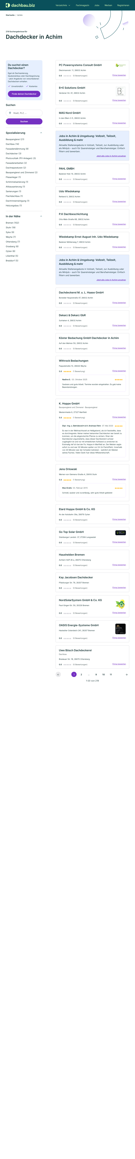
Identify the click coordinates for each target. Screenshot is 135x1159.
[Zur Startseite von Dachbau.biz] (20, 5)
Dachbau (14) (12, 144)
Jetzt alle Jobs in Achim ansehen (111, 156)
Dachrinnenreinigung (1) (17, 200)
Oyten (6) (10, 251)
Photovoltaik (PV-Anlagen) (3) (21, 158)
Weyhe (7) (11, 237)
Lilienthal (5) (12, 256)
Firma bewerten (119, 75)
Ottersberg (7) (13, 241)
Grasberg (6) (12, 246)
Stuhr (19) (11, 227)
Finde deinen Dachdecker (24, 94)
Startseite (10, 15)
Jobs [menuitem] (96, 5)
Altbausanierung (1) (15, 186)
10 (103, 674)
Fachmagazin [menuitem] (82, 5)
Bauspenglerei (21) (15, 139)
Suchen (24, 121)
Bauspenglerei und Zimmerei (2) (22, 172)
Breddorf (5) (12, 260)
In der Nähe (13, 216)
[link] (92, 70)
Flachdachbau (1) (14, 196)
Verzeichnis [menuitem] (61, 5)
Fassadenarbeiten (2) (16, 163)
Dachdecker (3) (13, 153)
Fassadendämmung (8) (17, 148)
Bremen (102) (12, 222)
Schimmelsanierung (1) (17, 182)
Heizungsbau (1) (14, 205)
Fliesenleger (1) (13, 177)
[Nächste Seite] (126, 674)
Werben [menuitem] (108, 5)
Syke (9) (10, 232)
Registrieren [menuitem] (123, 5)
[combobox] (24, 113)
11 (111, 674)
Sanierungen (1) (13, 191)
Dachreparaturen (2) (16, 167)
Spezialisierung (15, 132)
